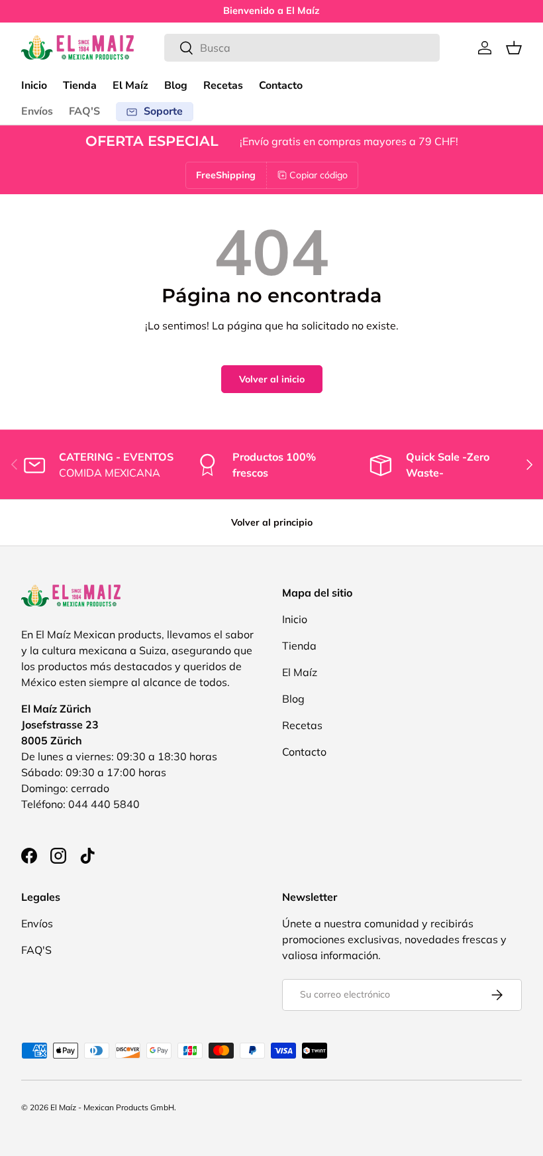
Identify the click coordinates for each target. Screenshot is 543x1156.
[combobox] (302, 48)
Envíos (37, 111)
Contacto (281, 85)
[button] (513, 47)
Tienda (80, 85)
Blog (175, 85)
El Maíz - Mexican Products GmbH (112, 1107)
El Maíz (130, 85)
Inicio (34, 85)
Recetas (223, 85)
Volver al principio (272, 522)
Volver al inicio (272, 379)
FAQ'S (84, 111)
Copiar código (318, 175)
